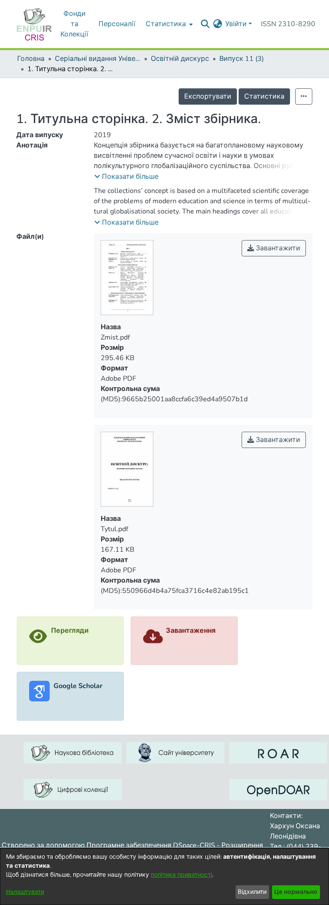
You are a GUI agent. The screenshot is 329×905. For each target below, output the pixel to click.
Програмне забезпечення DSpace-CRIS (151, 845)
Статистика (264, 96)
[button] (126, 176)
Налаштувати (25, 892)
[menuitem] (217, 24)
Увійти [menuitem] (236, 24)
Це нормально (295, 892)
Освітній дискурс (180, 58)
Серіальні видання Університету (98, 58)
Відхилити (252, 892)
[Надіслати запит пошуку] (205, 24)
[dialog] (164, 876)
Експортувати (207, 96)
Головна (31, 58)
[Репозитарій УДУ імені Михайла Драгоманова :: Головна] (34, 24)
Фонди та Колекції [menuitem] (74, 24)
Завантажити (277, 248)
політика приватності (181, 875)
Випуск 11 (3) (241, 58)
